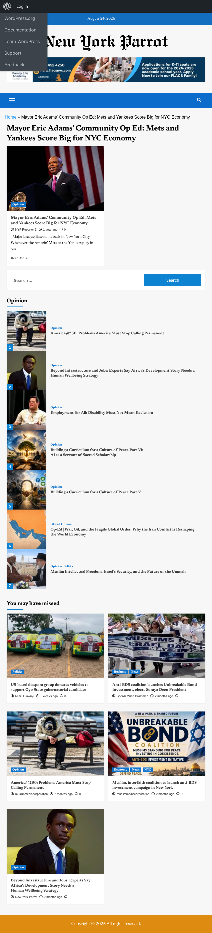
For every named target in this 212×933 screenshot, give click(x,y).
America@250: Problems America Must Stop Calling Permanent (107, 333)
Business (120, 671)
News (135, 671)
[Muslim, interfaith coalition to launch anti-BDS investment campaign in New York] (157, 743)
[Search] (199, 100)
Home (11, 117)
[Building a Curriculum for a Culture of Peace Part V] (26, 490)
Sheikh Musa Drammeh (132, 696)
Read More (19, 258)
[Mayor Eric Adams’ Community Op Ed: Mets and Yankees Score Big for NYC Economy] (55, 178)
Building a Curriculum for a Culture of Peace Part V (96, 492)
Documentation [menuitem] (20, 30)
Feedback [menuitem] (14, 64)
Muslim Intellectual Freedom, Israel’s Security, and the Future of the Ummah (118, 572)
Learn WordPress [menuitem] (22, 41)
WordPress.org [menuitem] (19, 18)
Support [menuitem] (13, 53)
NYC (147, 769)
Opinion (18, 204)
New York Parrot (26, 897)
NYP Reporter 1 (25, 229)
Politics (68, 566)
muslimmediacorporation (31, 794)
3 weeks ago (49, 696)
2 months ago (164, 696)
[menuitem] (7, 6)
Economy (120, 769)
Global (55, 524)
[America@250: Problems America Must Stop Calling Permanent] (26, 331)
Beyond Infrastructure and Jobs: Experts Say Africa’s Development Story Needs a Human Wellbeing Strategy (51, 885)
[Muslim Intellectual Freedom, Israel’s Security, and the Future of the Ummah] (26, 569)
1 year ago (50, 229)
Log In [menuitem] (22, 6)
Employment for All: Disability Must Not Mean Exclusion (102, 413)
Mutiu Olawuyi (24, 696)
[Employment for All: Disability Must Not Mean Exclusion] (26, 410)
